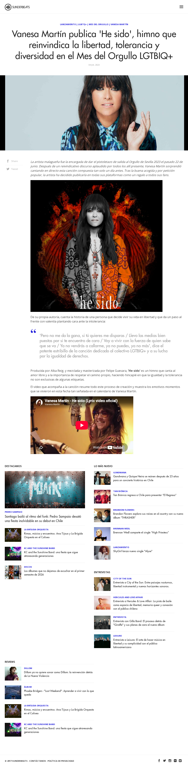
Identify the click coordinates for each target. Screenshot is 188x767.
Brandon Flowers (123, 509)
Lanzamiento (68, 24)
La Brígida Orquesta (36, 529)
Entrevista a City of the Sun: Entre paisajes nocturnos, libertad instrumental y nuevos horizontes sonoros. (143, 584)
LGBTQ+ (82, 24)
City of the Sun (122, 578)
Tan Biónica (120, 491)
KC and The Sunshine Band (39, 548)
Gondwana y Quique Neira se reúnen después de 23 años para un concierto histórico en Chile (146, 478)
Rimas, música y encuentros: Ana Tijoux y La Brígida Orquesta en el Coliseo (53, 535)
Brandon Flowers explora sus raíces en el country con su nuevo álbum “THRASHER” (148, 515)
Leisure (117, 635)
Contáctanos (37, 760)
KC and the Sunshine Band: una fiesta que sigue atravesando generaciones (51, 554)
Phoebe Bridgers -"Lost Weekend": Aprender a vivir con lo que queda (59, 693)
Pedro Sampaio (13, 511)
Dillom (28, 668)
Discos (28, 566)
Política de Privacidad (61, 760)
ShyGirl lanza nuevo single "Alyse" (132, 551)
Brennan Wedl (121, 528)
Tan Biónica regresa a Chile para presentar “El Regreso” (144, 495)
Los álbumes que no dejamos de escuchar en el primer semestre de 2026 (54, 573)
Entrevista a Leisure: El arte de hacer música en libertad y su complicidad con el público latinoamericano (139, 644)
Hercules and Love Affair (128, 597)
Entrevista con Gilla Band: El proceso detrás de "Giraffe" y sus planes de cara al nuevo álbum (139, 623)
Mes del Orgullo (98, 24)
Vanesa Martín (119, 24)
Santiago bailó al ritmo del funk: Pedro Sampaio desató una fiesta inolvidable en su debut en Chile (43, 519)
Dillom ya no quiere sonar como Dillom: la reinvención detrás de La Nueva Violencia (58, 674)
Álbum (28, 686)
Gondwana (119, 472)
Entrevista (119, 617)
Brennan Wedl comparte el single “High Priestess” (141, 532)
